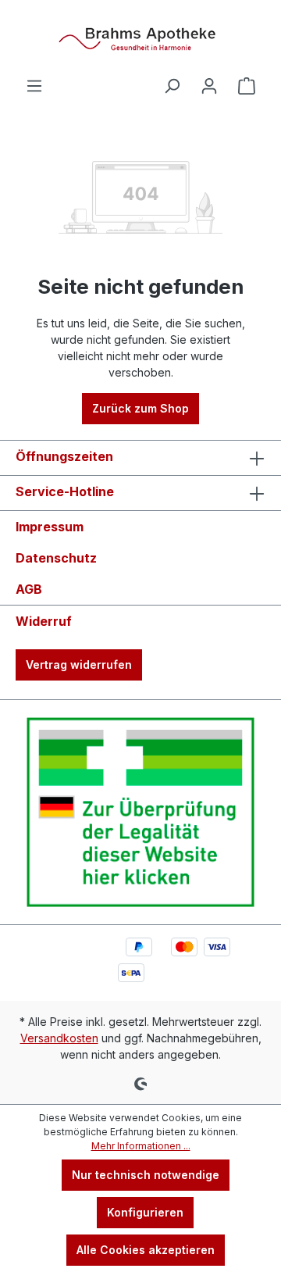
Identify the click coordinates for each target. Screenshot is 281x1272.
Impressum (50, 526)
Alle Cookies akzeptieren (145, 1249)
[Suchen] (171, 86)
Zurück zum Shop (140, 408)
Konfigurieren (145, 1212)
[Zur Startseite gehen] (140, 38)
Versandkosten (59, 1038)
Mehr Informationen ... (140, 1146)
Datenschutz (56, 558)
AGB (29, 589)
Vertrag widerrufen (79, 664)
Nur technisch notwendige (145, 1174)
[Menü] (34, 86)
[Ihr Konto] (209, 86)
